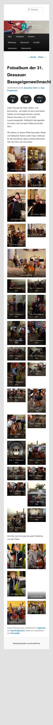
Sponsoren (24, 42)
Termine (31, 36)
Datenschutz (26, 48)
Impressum (12, 48)
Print (13, 97)
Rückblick (20, 36)
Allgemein (41, 628)
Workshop (12, 42)
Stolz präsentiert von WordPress (26, 643)
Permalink (15, 633)
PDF (26, 97)
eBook (39, 99)
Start (10, 36)
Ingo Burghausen (18, 630)
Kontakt (36, 42)
